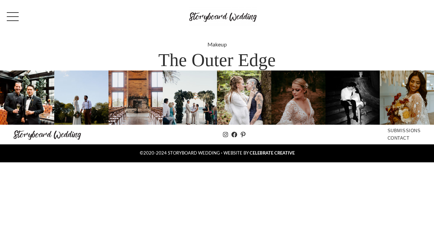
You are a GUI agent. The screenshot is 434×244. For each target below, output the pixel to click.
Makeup (217, 44)
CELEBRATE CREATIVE (272, 153)
